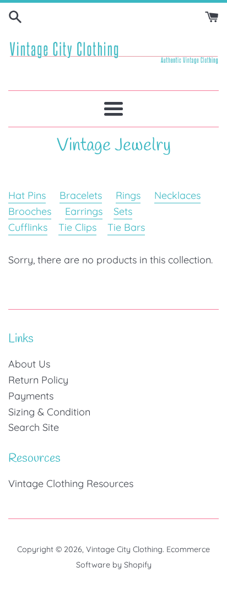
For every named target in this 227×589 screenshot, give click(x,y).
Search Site (33, 427)
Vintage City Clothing (124, 549)
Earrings (83, 211)
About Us (29, 364)
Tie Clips (77, 227)
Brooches (29, 211)
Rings (128, 195)
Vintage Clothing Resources (70, 483)
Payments (30, 396)
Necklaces (177, 195)
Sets (123, 211)
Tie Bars (126, 227)
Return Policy (38, 380)
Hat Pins (27, 195)
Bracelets (81, 195)
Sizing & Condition (49, 412)
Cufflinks (27, 227)
